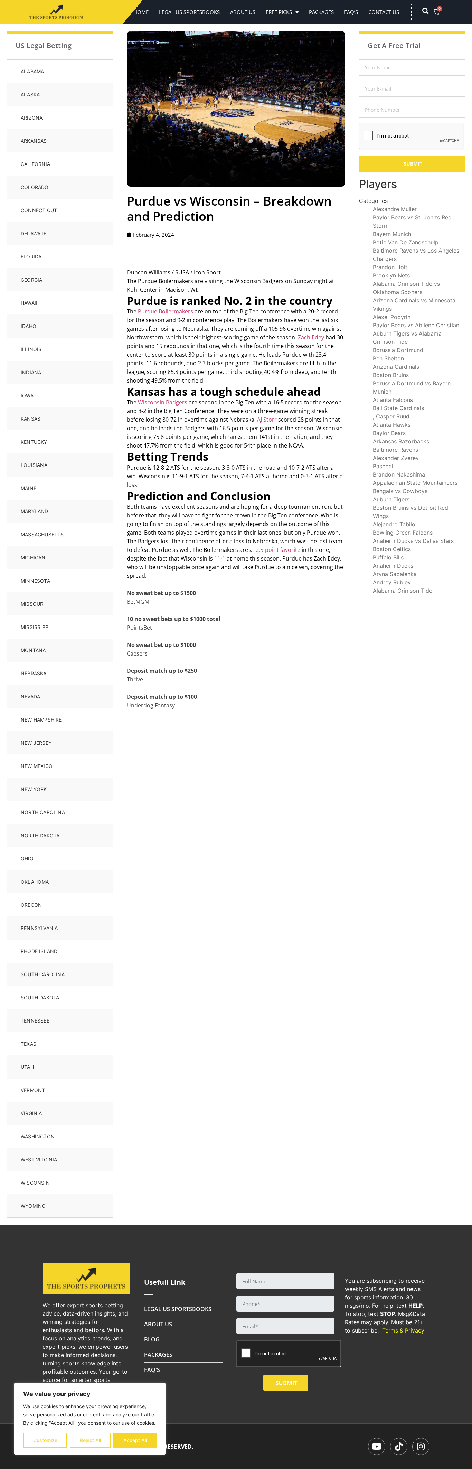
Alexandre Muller (395, 209)
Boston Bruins (391, 374)
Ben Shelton (388, 358)
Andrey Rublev (392, 582)
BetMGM (138, 601)
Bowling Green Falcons (403, 532)
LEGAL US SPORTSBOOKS (189, 12)
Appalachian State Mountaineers (415, 482)
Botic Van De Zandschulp (405, 242)
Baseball (384, 466)
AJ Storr (267, 419)
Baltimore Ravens (395, 449)
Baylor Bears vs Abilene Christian (416, 325)
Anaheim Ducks (393, 565)
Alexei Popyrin (391, 316)
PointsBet (139, 627)
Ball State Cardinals (398, 408)
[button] (429, 12)
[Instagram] (420, 1446)
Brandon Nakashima (399, 474)
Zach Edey (311, 337)
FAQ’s (351, 12)
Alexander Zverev (396, 457)
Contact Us (383, 12)
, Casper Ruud (391, 416)
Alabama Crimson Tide (402, 590)
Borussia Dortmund (398, 350)
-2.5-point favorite (277, 550)
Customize (45, 1440)
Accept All (135, 1440)
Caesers (137, 653)
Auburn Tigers (391, 499)
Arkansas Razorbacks (401, 441)
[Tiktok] (398, 1446)
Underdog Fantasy (151, 705)
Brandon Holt (390, 267)
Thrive (135, 679)
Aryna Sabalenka (395, 574)
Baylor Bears (389, 433)
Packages (321, 12)
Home (141, 12)
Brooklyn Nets (391, 275)
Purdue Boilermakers (165, 311)
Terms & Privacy (403, 1330)
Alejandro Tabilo (394, 524)
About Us (242, 12)
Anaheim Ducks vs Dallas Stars (413, 540)
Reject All (90, 1440)
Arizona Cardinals (396, 366)
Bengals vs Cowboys (400, 491)
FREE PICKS (279, 12)
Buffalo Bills (388, 557)
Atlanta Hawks (391, 424)
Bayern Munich (392, 233)
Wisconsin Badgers (162, 402)
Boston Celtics (392, 549)
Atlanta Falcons (393, 399)
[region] (90, 1419)
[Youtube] (376, 1446)
